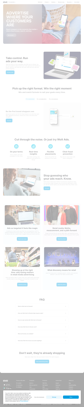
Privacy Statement (24, 401)
